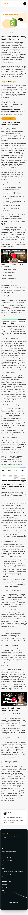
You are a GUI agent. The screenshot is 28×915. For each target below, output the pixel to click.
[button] (24, 3)
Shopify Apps (14, 645)
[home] (5, 3)
